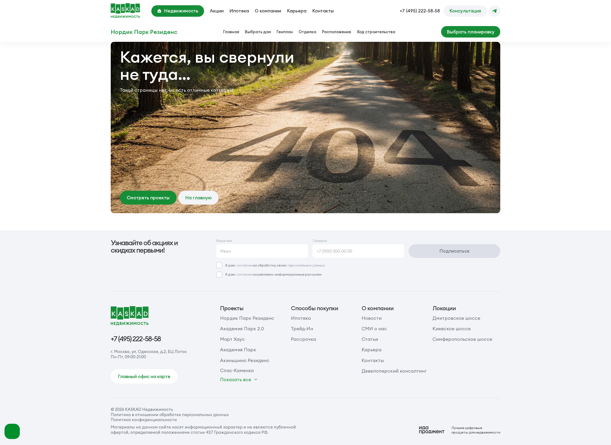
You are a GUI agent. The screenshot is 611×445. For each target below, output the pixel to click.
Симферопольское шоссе (462, 339)
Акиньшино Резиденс (244, 360)
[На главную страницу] (125, 11)
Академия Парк (238, 350)
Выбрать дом (258, 31)
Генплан (285, 31)
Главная (231, 31)
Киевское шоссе (451, 328)
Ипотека (239, 11)
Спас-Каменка (237, 370)
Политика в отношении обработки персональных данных (170, 414)
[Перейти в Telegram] (494, 11)
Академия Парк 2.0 (242, 328)
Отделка (307, 31)
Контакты (323, 11)
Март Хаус (232, 339)
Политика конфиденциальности (144, 419)
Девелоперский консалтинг (394, 371)
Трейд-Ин (302, 328)
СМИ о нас (374, 328)
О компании (268, 11)
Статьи (370, 339)
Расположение (336, 31)
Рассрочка (303, 339)
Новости (372, 318)
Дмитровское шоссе (456, 318)
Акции (217, 11)
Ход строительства (376, 31)
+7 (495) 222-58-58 (420, 11)
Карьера (296, 11)
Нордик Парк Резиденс (144, 32)
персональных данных (306, 265)
